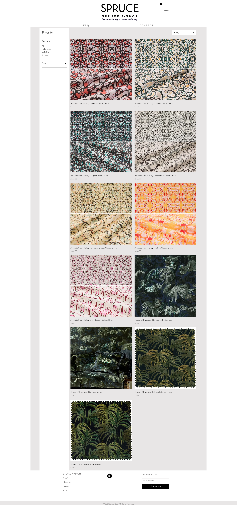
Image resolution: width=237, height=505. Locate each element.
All (43, 46)
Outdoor (45, 55)
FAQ (65, 490)
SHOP (65, 478)
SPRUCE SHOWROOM (72, 474)
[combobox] (184, 32)
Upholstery (46, 52)
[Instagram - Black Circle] (109, 476)
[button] (161, 3)
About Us (66, 482)
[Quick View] (101, 69)
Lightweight (46, 49)
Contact (66, 486)
